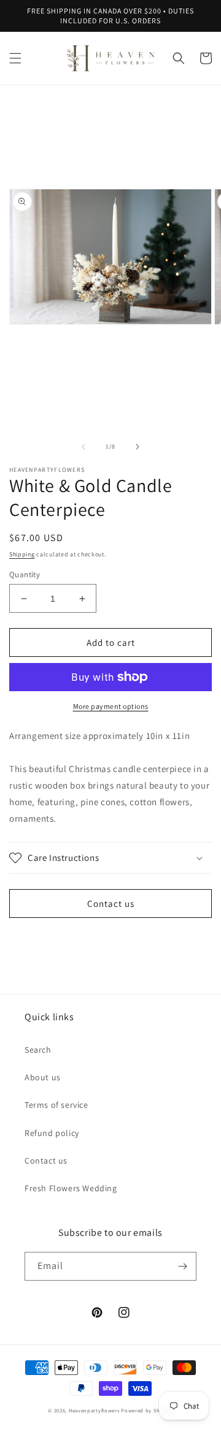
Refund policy (52, 1132)
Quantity (24, 574)
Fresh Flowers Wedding (71, 1188)
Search (38, 1049)
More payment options (111, 706)
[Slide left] (83, 446)
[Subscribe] (182, 1266)
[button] (15, 58)
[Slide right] (137, 446)
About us (43, 1077)
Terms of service (56, 1104)
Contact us (110, 903)
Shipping (22, 554)
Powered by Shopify (147, 1410)
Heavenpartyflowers (94, 1410)
